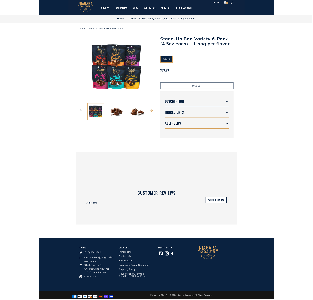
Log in (216, 2)
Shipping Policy (127, 269)
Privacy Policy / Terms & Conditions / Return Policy (132, 275)
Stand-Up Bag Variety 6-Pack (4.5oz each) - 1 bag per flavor (163, 19)
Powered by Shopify (159, 295)
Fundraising (121, 7)
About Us (166, 7)
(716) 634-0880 (92, 253)
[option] (116, 67)
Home (120, 19)
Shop (103, 7)
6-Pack (166, 59)
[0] (224, 3)
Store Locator (184, 7)
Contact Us (150, 7)
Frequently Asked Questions (134, 265)
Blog (135, 7)
